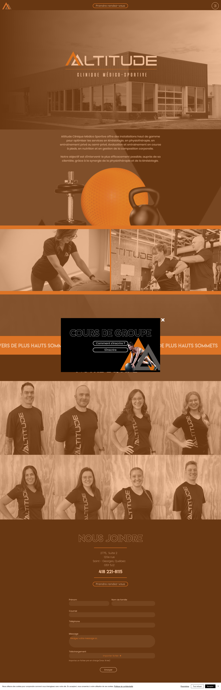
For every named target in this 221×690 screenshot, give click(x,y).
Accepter (210, 686)
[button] (163, 320)
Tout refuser (197, 686)
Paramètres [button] (185, 686)
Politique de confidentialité (123, 686)
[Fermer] (218, 686)
